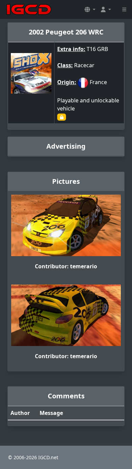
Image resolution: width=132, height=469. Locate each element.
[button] (90, 9)
